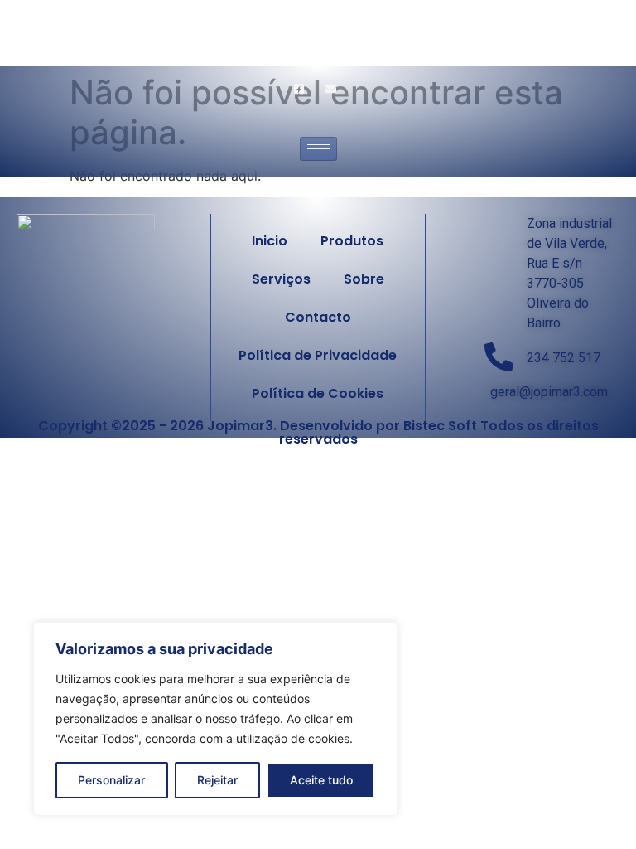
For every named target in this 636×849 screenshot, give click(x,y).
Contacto (318, 317)
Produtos (351, 240)
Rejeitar (217, 780)
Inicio (269, 240)
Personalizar (111, 780)
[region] (215, 719)
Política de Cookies (317, 393)
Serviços (281, 279)
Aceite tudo (321, 780)
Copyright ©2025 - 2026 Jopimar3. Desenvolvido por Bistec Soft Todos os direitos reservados (318, 432)
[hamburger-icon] (318, 149)
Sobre (364, 279)
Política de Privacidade (317, 355)
